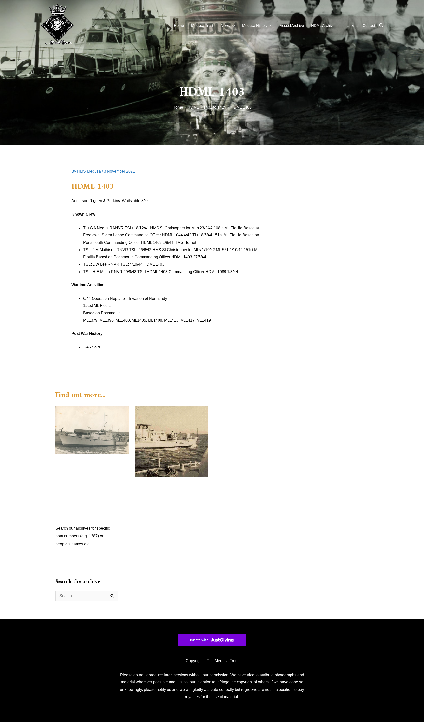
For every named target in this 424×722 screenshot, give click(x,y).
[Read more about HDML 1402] (171, 441)
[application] (232, 25)
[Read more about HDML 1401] (92, 430)
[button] (381, 26)
